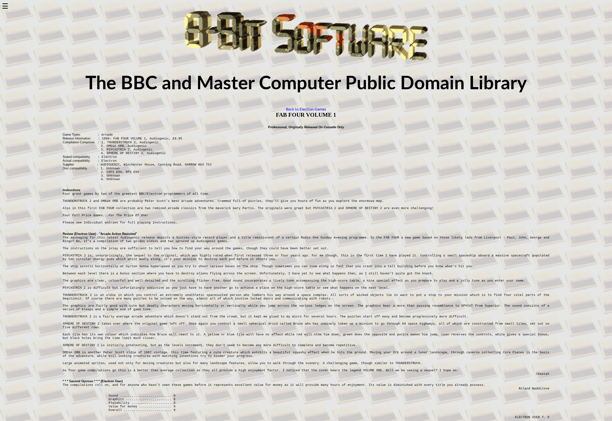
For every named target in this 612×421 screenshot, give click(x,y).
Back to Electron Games (306, 109)
